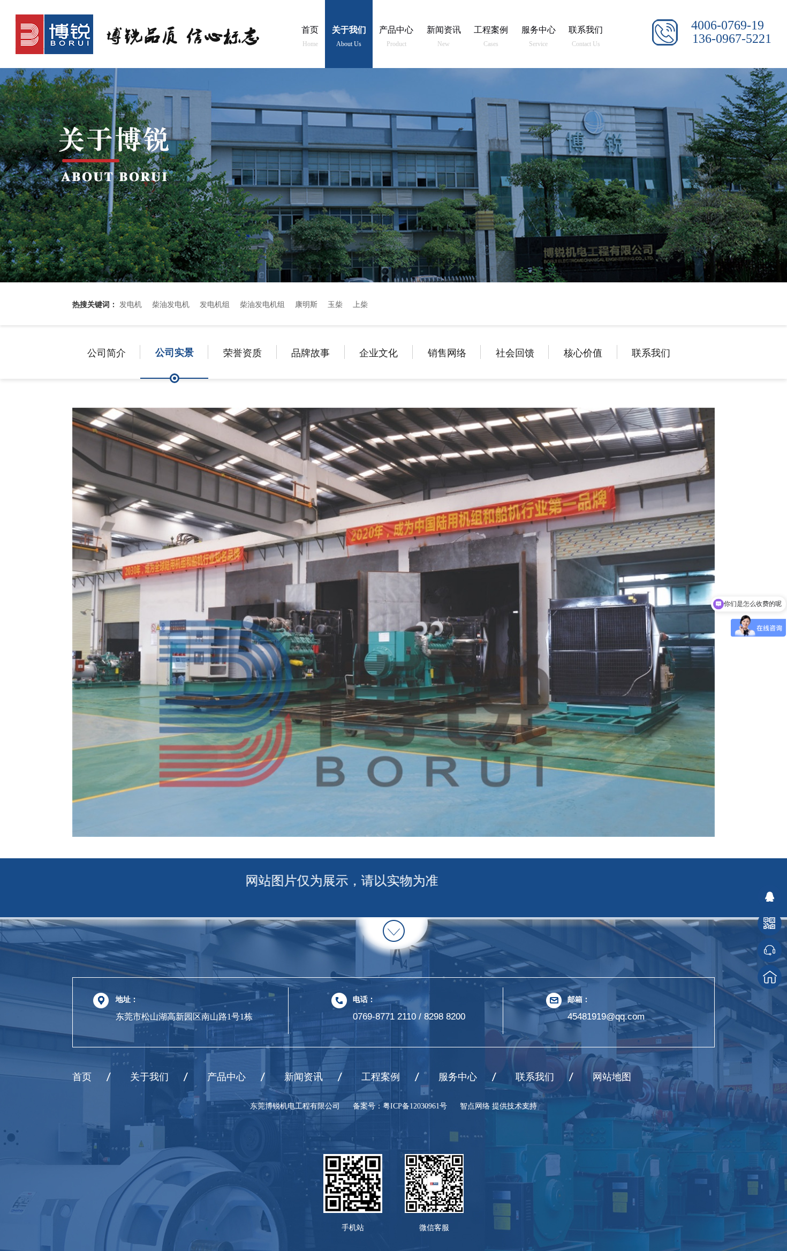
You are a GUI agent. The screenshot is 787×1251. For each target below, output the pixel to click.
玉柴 (335, 303)
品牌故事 (310, 352)
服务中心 (538, 36)
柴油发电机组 (262, 303)
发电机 (130, 303)
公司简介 (106, 352)
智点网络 (476, 1106)
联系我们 (586, 36)
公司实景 (174, 352)
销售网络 (447, 352)
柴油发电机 (171, 303)
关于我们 (349, 36)
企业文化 (378, 352)
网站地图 (612, 1077)
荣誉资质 (242, 352)
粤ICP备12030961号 (415, 1106)
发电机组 (215, 303)
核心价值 (583, 352)
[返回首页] (770, 977)
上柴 (360, 303)
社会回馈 (515, 352)
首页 (310, 36)
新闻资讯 (444, 36)
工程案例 (491, 36)
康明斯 (306, 303)
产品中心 (396, 36)
